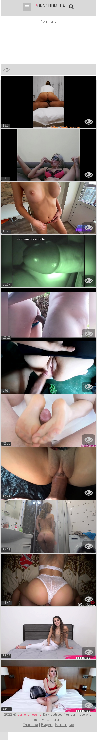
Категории (64, 724)
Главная (30, 724)
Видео (46, 724)
